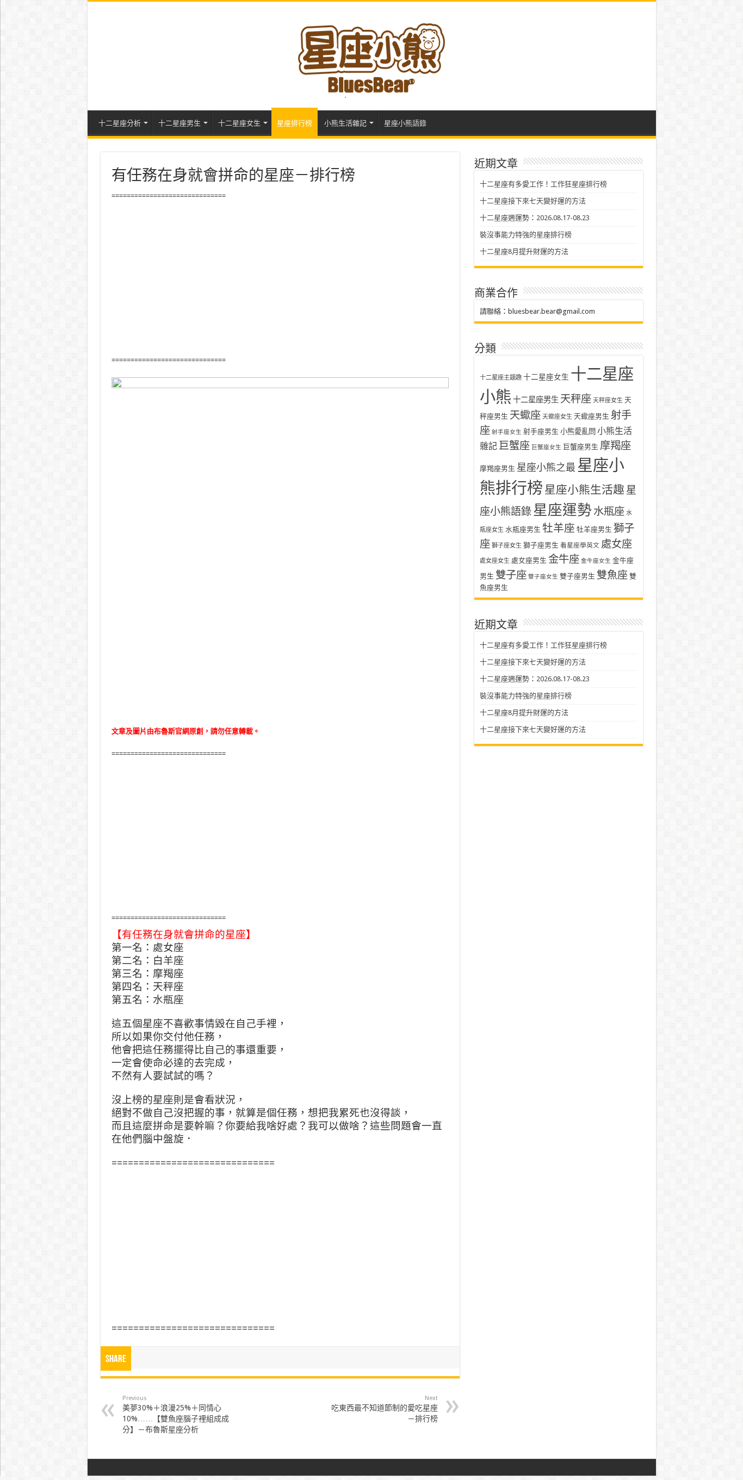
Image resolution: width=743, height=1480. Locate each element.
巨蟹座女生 (546, 447)
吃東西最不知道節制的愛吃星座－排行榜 (384, 1409)
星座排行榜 (294, 123)
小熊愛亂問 (578, 431)
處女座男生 (529, 560)
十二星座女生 (239, 123)
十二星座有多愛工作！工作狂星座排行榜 (543, 184)
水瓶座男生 (523, 529)
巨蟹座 (514, 445)
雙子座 (511, 575)
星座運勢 (562, 509)
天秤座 (575, 399)
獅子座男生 (541, 545)
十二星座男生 (179, 123)
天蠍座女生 (557, 416)
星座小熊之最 (546, 467)
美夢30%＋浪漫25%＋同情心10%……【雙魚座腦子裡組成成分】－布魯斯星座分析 (175, 1414)
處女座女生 (495, 560)
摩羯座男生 (497, 468)
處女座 (616, 544)
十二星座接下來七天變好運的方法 (533, 201)
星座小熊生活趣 (584, 489)
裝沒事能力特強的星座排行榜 (526, 235)
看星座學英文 (579, 545)
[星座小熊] (371, 54)
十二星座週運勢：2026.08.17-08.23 (535, 218)
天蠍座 (525, 415)
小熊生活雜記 (345, 123)
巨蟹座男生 (580, 447)
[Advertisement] (280, 278)
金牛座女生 (596, 560)
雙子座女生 (543, 576)
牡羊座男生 (594, 529)
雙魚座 (612, 575)
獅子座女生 (507, 545)
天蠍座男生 (591, 416)
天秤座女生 (608, 400)
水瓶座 (608, 511)
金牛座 (563, 559)
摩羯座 (615, 445)
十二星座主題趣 (501, 377)
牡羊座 (558, 528)
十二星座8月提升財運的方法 (524, 251)
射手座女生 (507, 432)
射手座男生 (541, 431)
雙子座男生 (577, 576)
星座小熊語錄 (405, 123)
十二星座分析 (119, 123)
